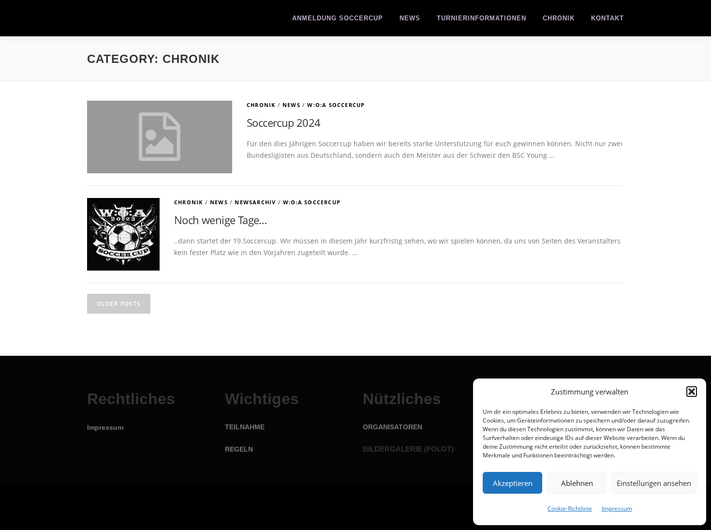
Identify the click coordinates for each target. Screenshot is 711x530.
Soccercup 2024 (284, 122)
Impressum (617, 508)
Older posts (119, 304)
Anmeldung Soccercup (337, 18)
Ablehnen (577, 483)
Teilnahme (245, 427)
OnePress (377, 507)
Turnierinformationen (481, 18)
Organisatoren (392, 427)
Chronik (559, 18)
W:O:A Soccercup (336, 104)
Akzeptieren (513, 483)
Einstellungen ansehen (654, 483)
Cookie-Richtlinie (570, 508)
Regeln (239, 449)
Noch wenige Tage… (220, 219)
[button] (691, 391)
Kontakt (607, 18)
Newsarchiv (255, 202)
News (410, 18)
